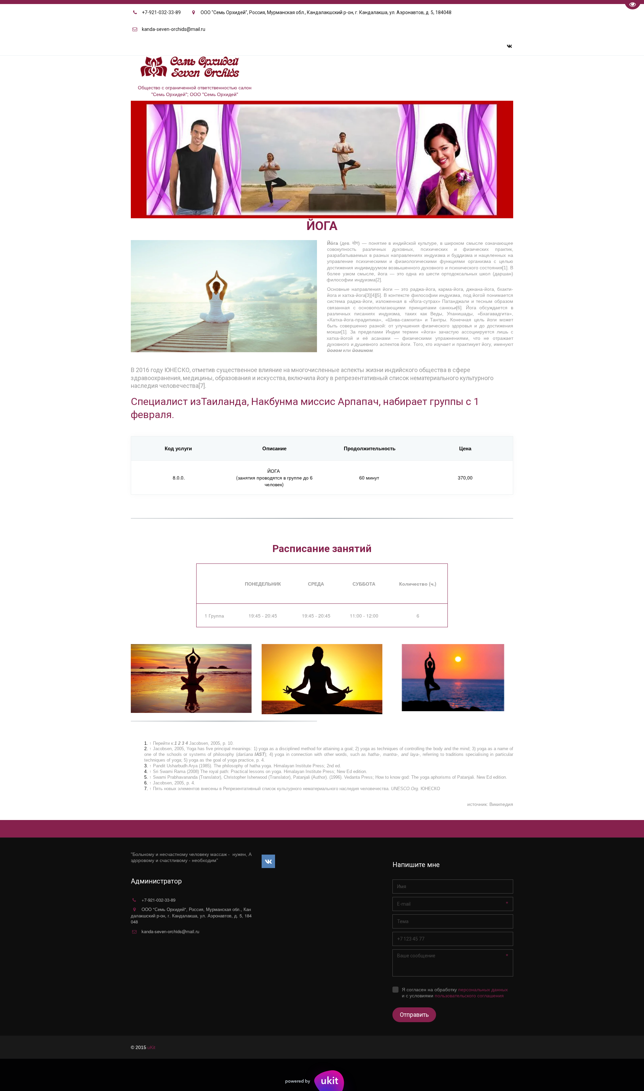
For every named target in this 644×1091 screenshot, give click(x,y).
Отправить (414, 1014)
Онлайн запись (340, 68)
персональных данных (483, 989)
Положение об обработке (457, 68)
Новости (403, 68)
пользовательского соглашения (469, 995)
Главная (300, 68)
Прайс (373, 68)
